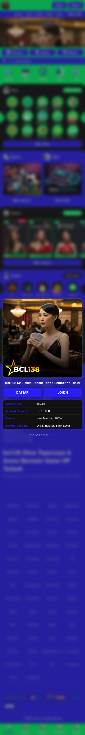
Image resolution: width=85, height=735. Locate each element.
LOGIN (63, 392)
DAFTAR (22, 392)
